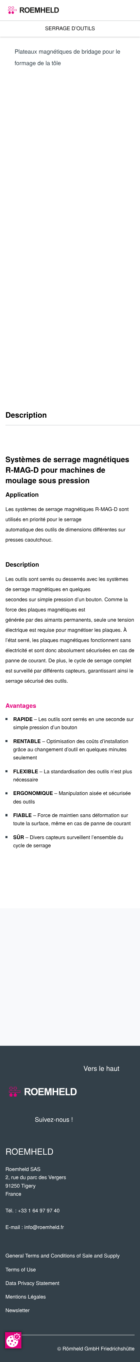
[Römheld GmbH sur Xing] (116, 1119)
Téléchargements (90, 1022)
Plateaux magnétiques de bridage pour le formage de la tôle (67, 57)
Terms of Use (20, 1269)
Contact (114, 999)
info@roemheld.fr (44, 1227)
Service (116, 977)
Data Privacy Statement (32, 1283)
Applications (104, 954)
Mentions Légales (25, 1296)
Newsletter (17, 1310)
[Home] (33, 10)
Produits (112, 932)
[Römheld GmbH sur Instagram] (129, 1119)
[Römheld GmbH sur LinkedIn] (104, 1119)
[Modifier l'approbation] (13, 1340)
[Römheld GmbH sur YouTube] (88, 1119)
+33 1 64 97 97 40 (39, 1210)
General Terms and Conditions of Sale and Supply (62, 1255)
